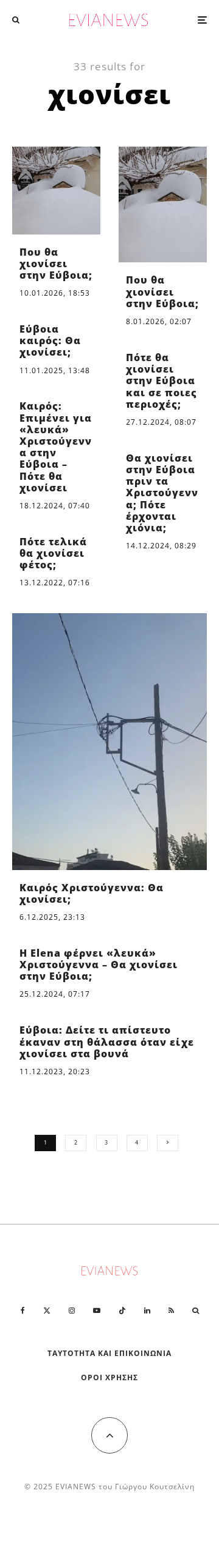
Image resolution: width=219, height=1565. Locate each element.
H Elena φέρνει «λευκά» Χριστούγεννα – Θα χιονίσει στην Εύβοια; (98, 965)
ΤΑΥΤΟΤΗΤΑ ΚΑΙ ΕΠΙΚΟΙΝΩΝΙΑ (109, 1353)
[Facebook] (23, 1310)
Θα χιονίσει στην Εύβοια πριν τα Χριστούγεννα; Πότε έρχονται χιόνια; (162, 493)
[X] (47, 1310)
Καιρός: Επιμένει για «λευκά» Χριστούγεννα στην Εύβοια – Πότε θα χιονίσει (55, 447)
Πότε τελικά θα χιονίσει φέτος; (53, 553)
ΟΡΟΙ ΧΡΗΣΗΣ (109, 1377)
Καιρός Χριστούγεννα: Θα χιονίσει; (91, 893)
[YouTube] (96, 1310)
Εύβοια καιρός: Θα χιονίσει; (50, 341)
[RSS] (171, 1310)
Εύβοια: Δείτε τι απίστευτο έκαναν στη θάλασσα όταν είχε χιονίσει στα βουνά (106, 1042)
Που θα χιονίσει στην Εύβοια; (55, 264)
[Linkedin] (147, 1310)
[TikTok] (122, 1310)
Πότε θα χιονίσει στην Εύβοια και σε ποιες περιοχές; (161, 381)
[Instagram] (72, 1310)
